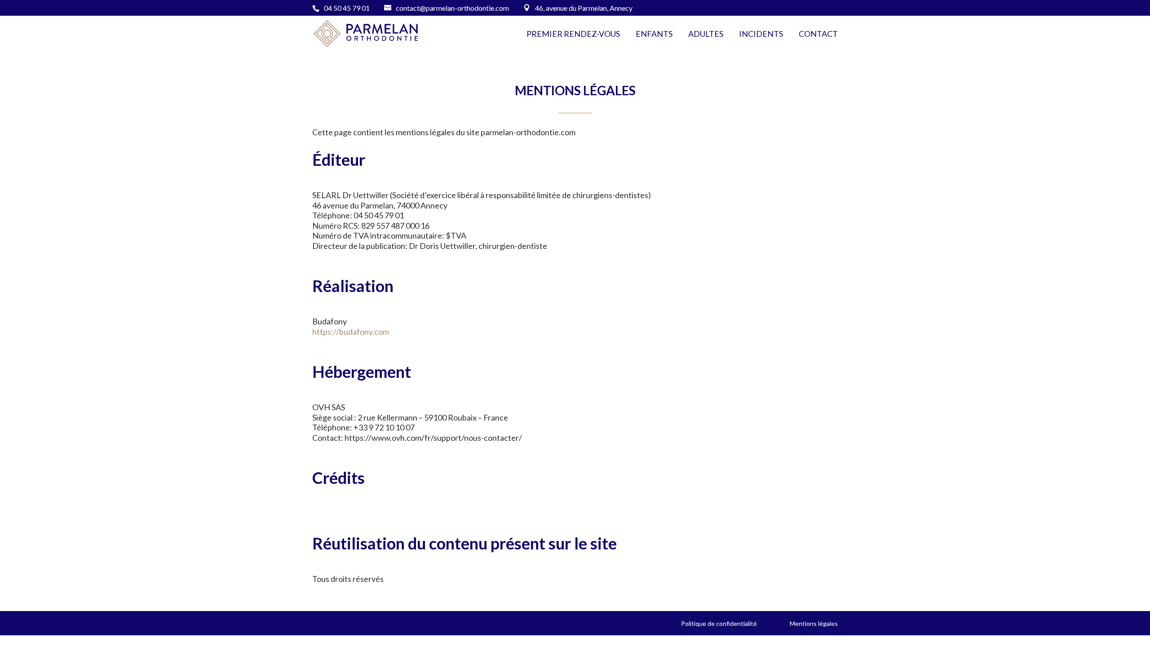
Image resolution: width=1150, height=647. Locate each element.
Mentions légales (814, 623)
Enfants (654, 35)
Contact (818, 35)
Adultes (705, 35)
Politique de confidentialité (719, 623)
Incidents (761, 35)
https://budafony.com (350, 332)
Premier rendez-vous (573, 35)
